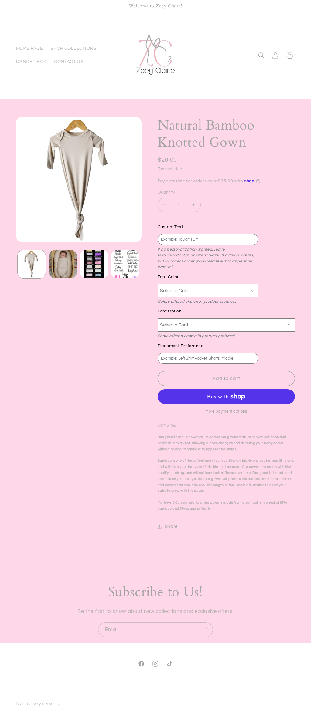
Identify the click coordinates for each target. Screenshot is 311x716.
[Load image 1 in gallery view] (32, 264)
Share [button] (171, 526)
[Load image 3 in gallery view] (94, 264)
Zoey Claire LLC (46, 704)
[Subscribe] (206, 629)
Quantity (166, 192)
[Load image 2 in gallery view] (63, 264)
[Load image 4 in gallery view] (125, 264)
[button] (261, 55)
